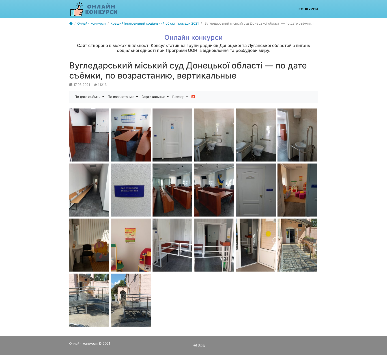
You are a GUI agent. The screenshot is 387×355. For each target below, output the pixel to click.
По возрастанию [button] (121, 97)
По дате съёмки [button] (88, 97)
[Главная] (71, 23)
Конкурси (308, 9)
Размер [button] (178, 97)
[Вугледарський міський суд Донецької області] (89, 135)
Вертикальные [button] (154, 97)
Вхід (201, 345)
